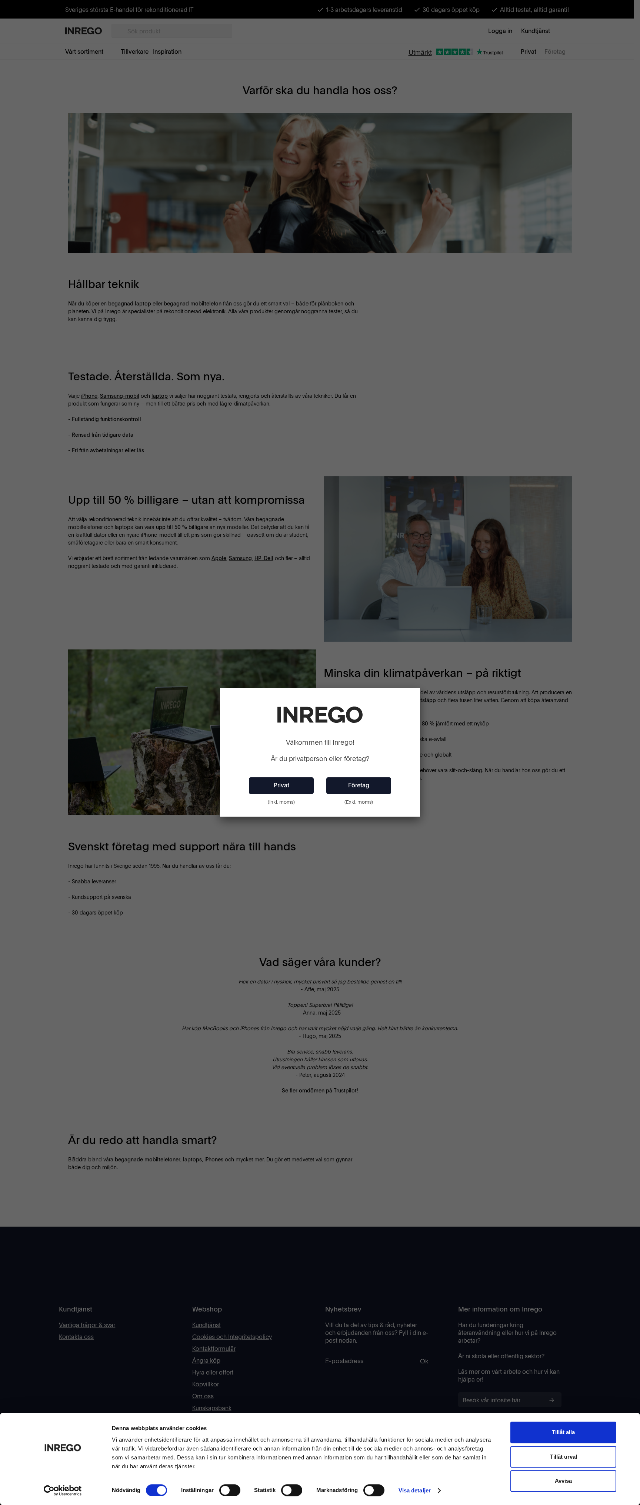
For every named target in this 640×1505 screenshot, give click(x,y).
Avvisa (563, 1481)
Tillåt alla (563, 1432)
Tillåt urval (563, 1456)
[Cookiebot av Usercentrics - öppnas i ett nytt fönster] (62, 1490)
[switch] (229, 1490)
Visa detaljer (415, 1490)
